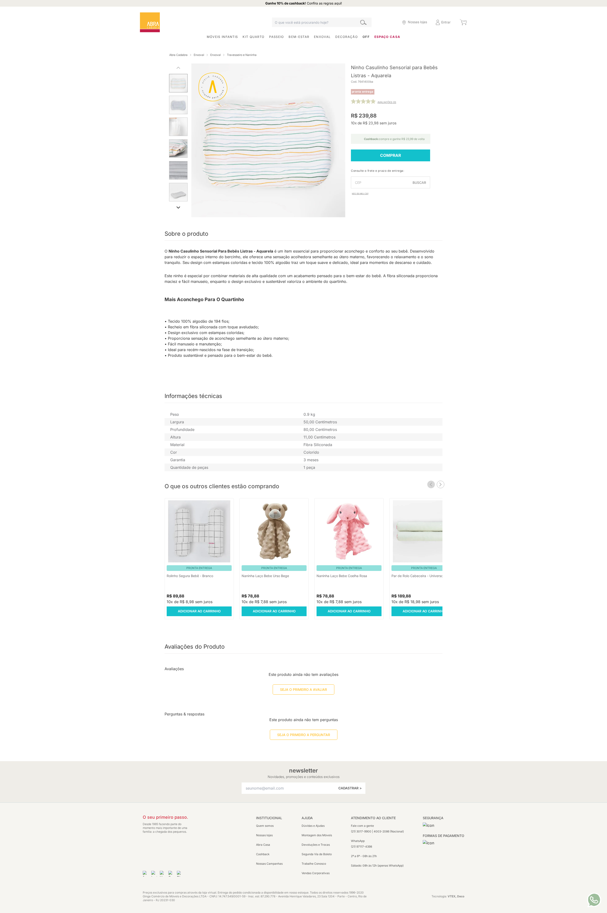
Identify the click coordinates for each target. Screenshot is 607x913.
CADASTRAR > (350, 788)
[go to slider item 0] (178, 84)
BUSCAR (419, 183)
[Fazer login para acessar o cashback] (388, 22)
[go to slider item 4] (178, 171)
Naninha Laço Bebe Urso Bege (265, 576)
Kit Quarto (253, 37)
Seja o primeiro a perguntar (303, 735)
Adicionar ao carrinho (199, 611)
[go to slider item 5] (178, 193)
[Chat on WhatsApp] (594, 900)
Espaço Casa (387, 37)
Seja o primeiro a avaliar (303, 689)
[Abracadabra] (150, 22)
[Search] (363, 22)
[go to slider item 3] (178, 149)
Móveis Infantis (222, 37)
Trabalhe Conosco (314, 863)
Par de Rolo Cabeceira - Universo (417, 576)
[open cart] (463, 22)
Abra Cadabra (178, 55)
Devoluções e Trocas (316, 844)
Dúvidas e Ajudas (313, 825)
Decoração (346, 37)
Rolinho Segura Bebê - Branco (190, 576)
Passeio (276, 37)
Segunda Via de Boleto (317, 854)
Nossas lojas (264, 835)
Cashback (263, 854)
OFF (366, 37)
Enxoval (322, 37)
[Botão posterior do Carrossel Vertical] (178, 207)
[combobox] (322, 22)
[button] (388, 22)
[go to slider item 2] (178, 128)
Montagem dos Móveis (317, 835)
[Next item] (440, 484)
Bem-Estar (299, 37)
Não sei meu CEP (360, 193)
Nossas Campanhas (269, 863)
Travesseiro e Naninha (242, 55)
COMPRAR (390, 155)
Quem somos (265, 825)
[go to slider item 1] (178, 106)
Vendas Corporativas (316, 873)
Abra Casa (263, 844)
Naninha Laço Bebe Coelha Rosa (342, 576)
